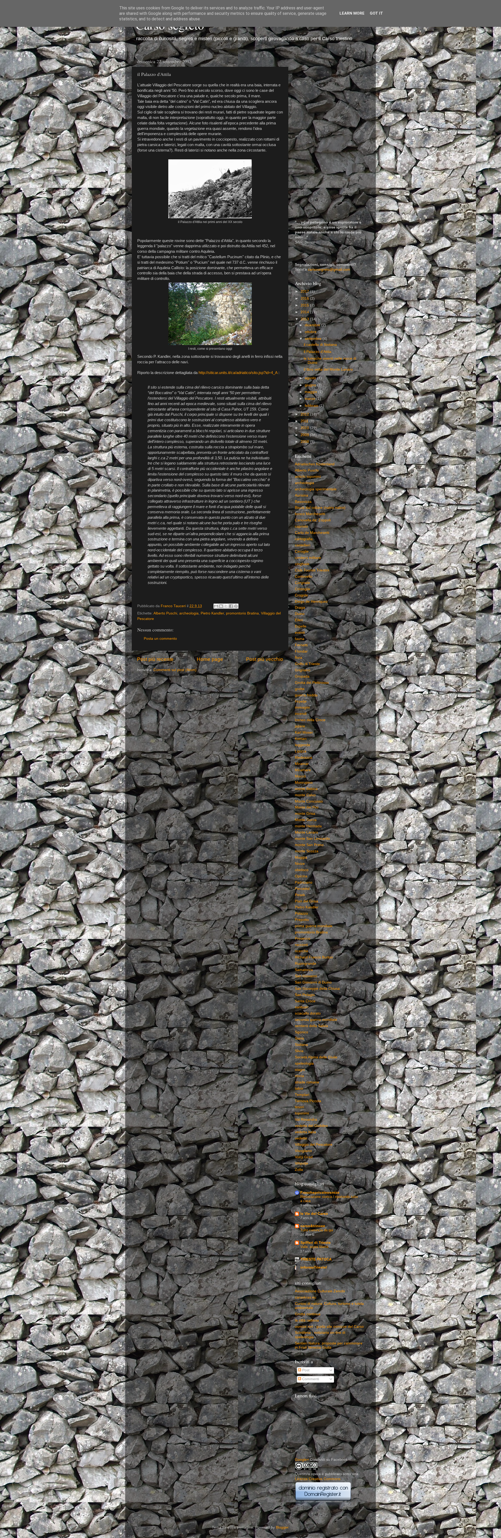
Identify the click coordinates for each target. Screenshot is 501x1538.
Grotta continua (307, 1314)
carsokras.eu (305, 1297)
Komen (301, 739)
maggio (311, 392)
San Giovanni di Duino (313, 982)
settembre (314, 339)
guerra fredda (306, 695)
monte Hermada (308, 826)
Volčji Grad (304, 1157)
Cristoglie (302, 589)
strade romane (307, 1082)
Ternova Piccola (308, 1101)
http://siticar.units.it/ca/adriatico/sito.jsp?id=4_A (238, 373)
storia (299, 1076)
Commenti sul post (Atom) (174, 670)
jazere (300, 726)
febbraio (312, 406)
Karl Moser (304, 732)
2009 (305, 435)
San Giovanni (306, 976)
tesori (299, 1107)
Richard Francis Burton (314, 957)
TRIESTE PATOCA (316, 1259)
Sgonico (301, 1032)
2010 (305, 428)
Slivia (299, 1051)
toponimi (302, 1113)
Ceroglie (302, 551)
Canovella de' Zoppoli (313, 520)
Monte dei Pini (306, 807)
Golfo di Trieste (307, 664)
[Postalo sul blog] (221, 606)
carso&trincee (312, 1226)
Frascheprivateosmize (319, 1193)
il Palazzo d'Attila (317, 352)
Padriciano (303, 882)
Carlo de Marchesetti (312, 533)
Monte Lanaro (306, 832)
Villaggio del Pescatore (313, 1145)
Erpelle (300, 626)
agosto (311, 378)
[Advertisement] (329, 134)
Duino (300, 614)
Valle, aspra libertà (314, 1247)
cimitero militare (308, 558)
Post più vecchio (264, 659)
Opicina (301, 876)
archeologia (189, 613)
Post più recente (155, 659)
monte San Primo (309, 845)
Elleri (299, 620)
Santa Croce (305, 1001)
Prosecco (302, 938)
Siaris (299, 1038)
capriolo (301, 526)
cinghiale (302, 564)
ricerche (301, 951)
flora (298, 658)
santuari (301, 1007)
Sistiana (301, 1045)
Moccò (300, 776)
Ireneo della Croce (310, 720)
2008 (305, 442)
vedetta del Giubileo (311, 1126)
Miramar (302, 764)
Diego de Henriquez (311, 602)
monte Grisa (305, 814)
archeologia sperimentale (316, 489)
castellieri (302, 545)
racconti (301, 945)
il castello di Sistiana (320, 345)
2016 (305, 298)
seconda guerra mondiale (316, 1020)
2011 (305, 421)
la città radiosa (307, 1320)
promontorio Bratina (242, 613)
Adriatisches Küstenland (315, 464)
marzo (310, 399)
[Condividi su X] (226, 606)
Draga (300, 608)
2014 (305, 312)
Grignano (302, 670)
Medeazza (303, 757)
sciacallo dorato (308, 1013)
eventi (300, 633)
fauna (299, 639)
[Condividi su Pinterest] (235, 606)
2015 (305, 305)
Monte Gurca (306, 820)
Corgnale (302, 583)
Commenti (310, 1379)
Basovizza (303, 502)
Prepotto (302, 920)
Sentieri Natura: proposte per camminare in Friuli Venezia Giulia (328, 1345)
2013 (305, 319)
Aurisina (301, 495)
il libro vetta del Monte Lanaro (328, 369)
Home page (210, 659)
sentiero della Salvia (311, 1026)
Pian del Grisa (306, 901)
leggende (302, 745)
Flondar (301, 651)
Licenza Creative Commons (318, 1479)
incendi (301, 714)
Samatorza (304, 970)
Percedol (302, 889)
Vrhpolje (301, 1163)
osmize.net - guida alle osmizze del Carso (329, 1327)
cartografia (304, 539)
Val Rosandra (306, 1119)
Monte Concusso (309, 801)
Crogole (301, 595)
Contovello (303, 576)
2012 (305, 414)
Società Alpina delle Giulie (316, 1057)
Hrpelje (301, 701)
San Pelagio (305, 995)
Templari (302, 1095)
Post (305, 1370)
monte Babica (306, 789)
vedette (301, 1138)
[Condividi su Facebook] (231, 606)
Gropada (302, 676)
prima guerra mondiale (313, 926)
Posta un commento (160, 639)
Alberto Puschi (165, 613)
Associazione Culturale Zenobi (320, 1291)
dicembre (313, 325)
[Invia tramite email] (216, 606)
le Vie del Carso (314, 1214)
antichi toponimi (308, 477)
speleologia (304, 1063)
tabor (299, 1088)
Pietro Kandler (212, 613)
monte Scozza (306, 851)
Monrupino (304, 783)
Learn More (352, 13)
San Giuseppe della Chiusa (317, 989)
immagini (302, 707)
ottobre (311, 332)
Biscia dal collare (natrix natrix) (320, 508)
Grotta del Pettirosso (312, 683)
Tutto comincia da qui (316, 1230)
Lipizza (300, 751)
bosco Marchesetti (310, 514)
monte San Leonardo (312, 839)
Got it (376, 13)
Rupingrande (305, 964)
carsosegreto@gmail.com (329, 270)
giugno (311, 385)
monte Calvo (305, 795)
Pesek (300, 895)
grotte (300, 689)
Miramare (303, 770)
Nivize (300, 864)
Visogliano (303, 1151)
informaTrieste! (313, 1267)
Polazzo (301, 913)
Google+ (302, 1460)
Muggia (301, 857)
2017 (305, 291)
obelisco (301, 870)
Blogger (282, 1527)
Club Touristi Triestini (312, 570)
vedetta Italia (305, 1132)
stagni (300, 1070)
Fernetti (301, 645)
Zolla (299, 1170)
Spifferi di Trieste (315, 1243)
